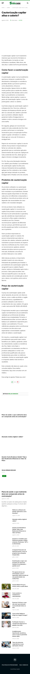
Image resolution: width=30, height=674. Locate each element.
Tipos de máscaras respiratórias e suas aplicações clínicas (18, 644)
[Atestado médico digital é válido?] (15, 427)
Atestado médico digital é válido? (12, 437)
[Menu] (3, 3)
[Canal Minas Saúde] (15, 3)
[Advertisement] (15, 37)
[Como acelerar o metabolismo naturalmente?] (6, 595)
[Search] (27, 3)
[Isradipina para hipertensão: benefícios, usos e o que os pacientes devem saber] (6, 633)
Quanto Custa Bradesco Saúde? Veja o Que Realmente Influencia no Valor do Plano (14, 458)
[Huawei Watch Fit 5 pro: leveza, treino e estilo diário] (6, 587)
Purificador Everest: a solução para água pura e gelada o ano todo (19, 623)
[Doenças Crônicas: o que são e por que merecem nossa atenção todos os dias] (6, 604)
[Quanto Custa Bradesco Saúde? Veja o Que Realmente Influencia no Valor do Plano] (15, 447)
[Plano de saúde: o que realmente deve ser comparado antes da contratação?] (15, 405)
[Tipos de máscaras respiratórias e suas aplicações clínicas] (6, 644)
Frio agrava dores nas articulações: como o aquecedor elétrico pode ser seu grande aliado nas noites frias (20, 575)
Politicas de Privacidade (10, 665)
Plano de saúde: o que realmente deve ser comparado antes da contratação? (14, 415)
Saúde (20, 20)
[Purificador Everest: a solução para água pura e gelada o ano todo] (6, 624)
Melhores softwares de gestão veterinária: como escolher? (19, 511)
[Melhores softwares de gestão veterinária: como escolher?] (6, 512)
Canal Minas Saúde (15, 669)
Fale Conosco (23, 665)
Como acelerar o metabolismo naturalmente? (17, 594)
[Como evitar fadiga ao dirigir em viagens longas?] (6, 616)
